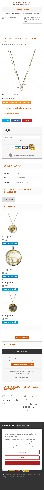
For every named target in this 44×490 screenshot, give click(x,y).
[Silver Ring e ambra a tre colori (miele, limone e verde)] (32, 20)
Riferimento (6, 95)
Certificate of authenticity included (17, 108)
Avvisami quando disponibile (13, 141)
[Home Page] (2, 14)
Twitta (6, 120)
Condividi (16, 120)
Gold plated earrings (11, 400)
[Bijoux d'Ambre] (22, 3)
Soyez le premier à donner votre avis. (14, 44)
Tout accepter (22, 463)
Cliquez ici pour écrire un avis (22, 364)
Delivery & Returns (11, 114)
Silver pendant (8, 236)
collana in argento (8, 199)
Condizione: (6, 98)
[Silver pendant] (13, 223)
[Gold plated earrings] (11, 17)
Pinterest (27, 120)
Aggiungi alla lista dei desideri (24, 155)
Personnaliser (22, 452)
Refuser (22, 457)
